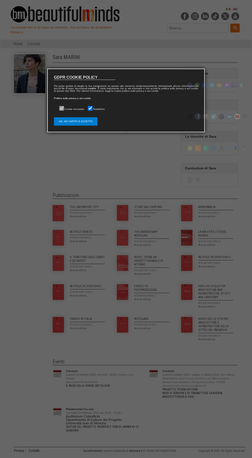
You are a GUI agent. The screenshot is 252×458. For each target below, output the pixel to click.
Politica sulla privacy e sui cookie (72, 98)
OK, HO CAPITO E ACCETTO (76, 121)
